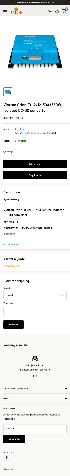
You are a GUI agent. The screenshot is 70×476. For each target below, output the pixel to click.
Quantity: (8, 151)
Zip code (8, 303)
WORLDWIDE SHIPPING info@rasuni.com (35, 2)
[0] (64, 11)
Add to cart (35, 164)
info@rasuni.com (11, 266)
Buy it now (35, 175)
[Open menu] (5, 10)
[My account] (57, 10)
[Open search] (50, 10)
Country (7, 288)
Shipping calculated (34, 133)
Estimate (13, 324)
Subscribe (14, 439)
